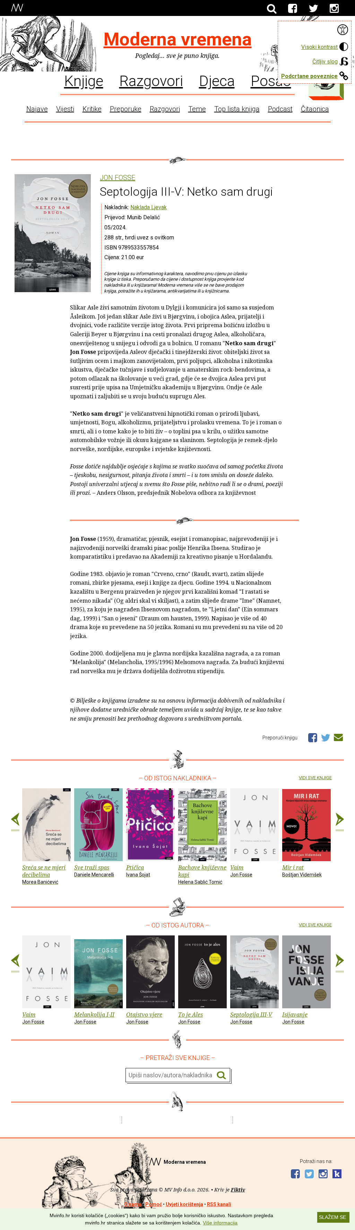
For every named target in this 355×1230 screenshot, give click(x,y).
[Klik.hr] (336, 1175)
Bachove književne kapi (202, 874)
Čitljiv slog (325, 61)
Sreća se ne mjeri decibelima (44, 874)
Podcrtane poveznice (309, 76)
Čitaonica (315, 109)
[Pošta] (338, 736)
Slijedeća (340, 822)
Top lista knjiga (237, 109)
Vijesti (65, 109)
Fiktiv (238, 1189)
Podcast (280, 109)
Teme (197, 109)
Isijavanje (295, 1018)
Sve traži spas (94, 870)
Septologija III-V (251, 1018)
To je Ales (190, 1018)
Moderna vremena (178, 39)
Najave (37, 109)
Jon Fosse (117, 177)
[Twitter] (313, 8)
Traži (221, 1075)
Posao (271, 80)
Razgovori (151, 80)
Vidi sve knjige (315, 777)
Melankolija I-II (94, 1018)
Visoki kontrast (319, 47)
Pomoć (153, 1204)
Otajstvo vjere (144, 1018)
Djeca (217, 80)
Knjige (83, 80)
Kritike (92, 109)
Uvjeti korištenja (184, 1204)
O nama (132, 1204)
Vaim (241, 870)
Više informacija (220, 1222)
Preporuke (125, 109)
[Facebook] (292, 8)
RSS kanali (219, 1204)
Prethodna (15, 822)
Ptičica (138, 870)
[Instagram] (334, 8)
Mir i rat (302, 870)
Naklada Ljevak (148, 207)
